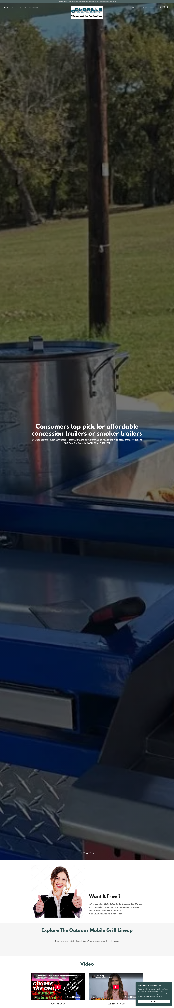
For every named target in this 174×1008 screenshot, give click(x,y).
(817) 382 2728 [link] (87, 853)
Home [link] (6, 7)
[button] (153, 7)
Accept (153, 1001)
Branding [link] (22, 7)
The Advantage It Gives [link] (138, 7)
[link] (87, 7)
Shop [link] (14, 7)
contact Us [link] (33, 7)
